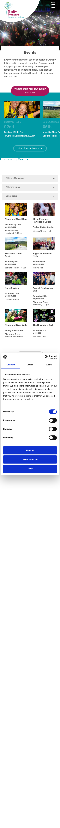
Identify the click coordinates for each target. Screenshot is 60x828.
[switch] (53, 420)
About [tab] (49, 364)
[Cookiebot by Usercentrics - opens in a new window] (44, 357)
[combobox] (30, 178)
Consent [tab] (11, 364)
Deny (30, 468)
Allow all (30, 450)
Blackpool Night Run (19, 129)
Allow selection (30, 459)
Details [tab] (30, 364)
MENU (53, 2)
